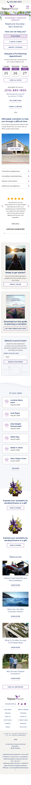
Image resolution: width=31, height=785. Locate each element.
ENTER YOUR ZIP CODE (10, 356)
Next (28, 211)
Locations (7, 725)
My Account (22, 728)
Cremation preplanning (11, 174)
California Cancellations (11, 188)
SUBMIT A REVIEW (14, 106)
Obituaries (22, 715)
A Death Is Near (22, 721)
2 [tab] (6, 236)
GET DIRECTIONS (15, 100)
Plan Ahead (7, 711)
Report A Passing (22, 711)
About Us (7, 718)
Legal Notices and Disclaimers (12, 756)
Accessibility (6, 760)
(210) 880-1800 (15, 2)
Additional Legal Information (11, 765)
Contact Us (22, 718)
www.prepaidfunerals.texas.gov (14, 772)
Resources (22, 725)
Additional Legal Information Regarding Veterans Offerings (15, 767)
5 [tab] (13, 236)
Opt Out (20, 763)
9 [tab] (23, 236)
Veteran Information (9, 183)
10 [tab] (26, 236)
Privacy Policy (20, 758)
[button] (27, 7)
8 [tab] (21, 236)
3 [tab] (9, 236)
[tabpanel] (15, 216)
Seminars (7, 715)
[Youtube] (24, 706)
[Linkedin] (21, 706)
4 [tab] (11, 236)
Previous (1, 211)
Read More (15, 226)
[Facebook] (18, 706)
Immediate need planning (11, 178)
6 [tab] (16, 236)
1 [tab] (4, 236)
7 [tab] (18, 236)
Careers (7, 728)
